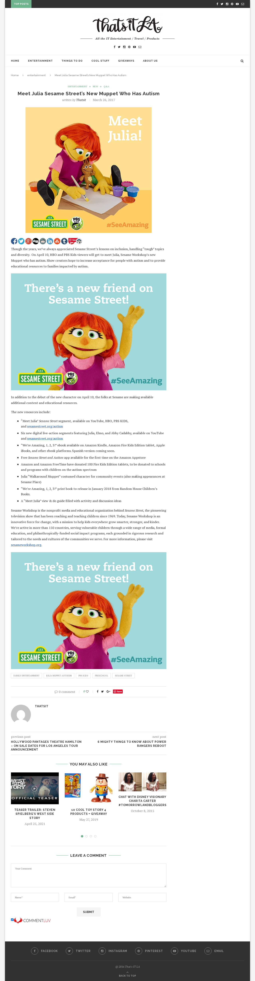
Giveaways (126, 60)
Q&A (106, 86)
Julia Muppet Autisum (59, 675)
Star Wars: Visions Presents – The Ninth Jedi (67, 4)
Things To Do (72, 60)
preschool (101, 675)
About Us (150, 60)
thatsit (81, 100)
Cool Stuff (100, 60)
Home (15, 60)
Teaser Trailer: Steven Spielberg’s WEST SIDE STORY (34, 814)
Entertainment (40, 60)
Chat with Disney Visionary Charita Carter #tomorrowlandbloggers (143, 801)
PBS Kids (83, 675)
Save (119, 691)
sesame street (123, 675)
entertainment (36, 75)
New (95, 86)
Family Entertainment (26, 675)
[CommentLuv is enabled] (32, 920)
